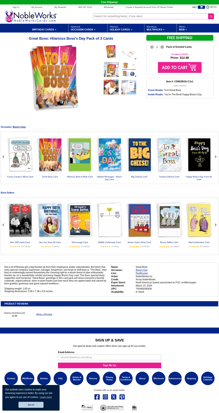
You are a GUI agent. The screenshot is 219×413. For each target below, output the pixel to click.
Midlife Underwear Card (109, 242)
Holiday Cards (120, 28)
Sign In (16, 7)
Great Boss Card (50, 176)
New (182, 28)
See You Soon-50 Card (50, 242)
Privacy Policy (109, 378)
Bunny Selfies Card (169, 242)
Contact (11, 378)
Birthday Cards (43, 29)
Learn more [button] (46, 397)
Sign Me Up (109, 365)
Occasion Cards (82, 28)
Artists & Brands (76, 378)
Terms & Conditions (126, 378)
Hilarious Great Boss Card (14, 313)
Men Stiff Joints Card (20, 242)
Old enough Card (80, 242)
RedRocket (142, 273)
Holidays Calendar (207, 378)
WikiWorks (27, 378)
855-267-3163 (85, 7)
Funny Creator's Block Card (20, 176)
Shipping (191, 378)
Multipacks (154, 28)
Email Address (66, 352)
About (142, 378)
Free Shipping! (109, 2)
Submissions (175, 378)
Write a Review (180, 86)
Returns (93, 378)
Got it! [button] (31, 405)
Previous (4, 156)
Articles (44, 378)
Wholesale (109, 7)
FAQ (60, 378)
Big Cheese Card (139, 176)
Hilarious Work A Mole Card (80, 176)
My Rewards (60, 7)
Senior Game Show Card (139, 242)
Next (214, 156)
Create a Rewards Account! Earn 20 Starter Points (149, 7)
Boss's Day (19, 127)
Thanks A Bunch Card (169, 176)
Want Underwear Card (198, 242)
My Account (36, 7)
